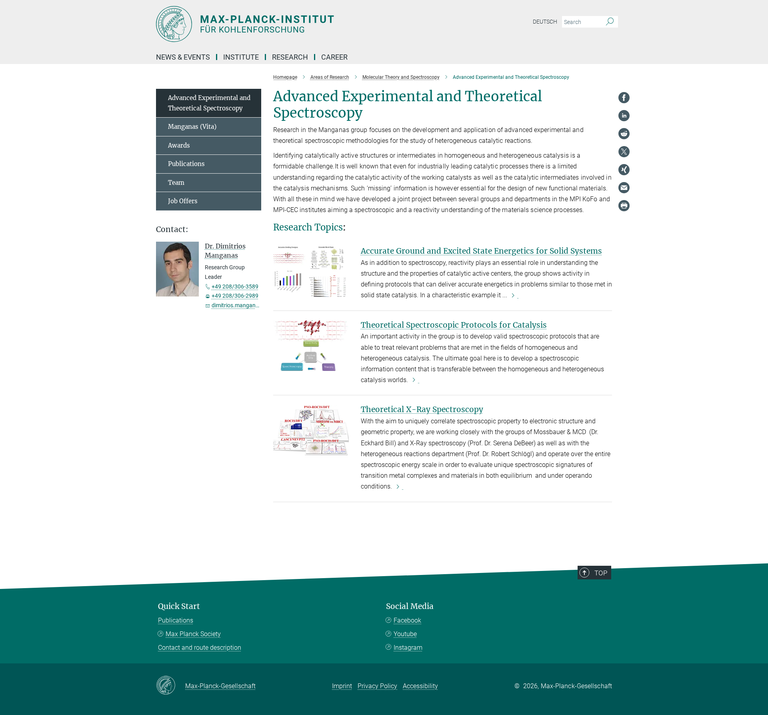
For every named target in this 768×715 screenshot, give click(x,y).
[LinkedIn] (624, 116)
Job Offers (183, 201)
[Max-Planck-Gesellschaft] (170, 685)
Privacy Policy (377, 686)
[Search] (610, 22)
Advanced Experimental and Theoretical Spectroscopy (209, 103)
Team (176, 182)
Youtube (405, 634)
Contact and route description (199, 647)
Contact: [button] (172, 229)
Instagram (408, 647)
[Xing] (624, 170)
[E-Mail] (624, 188)
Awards (179, 145)
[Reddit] (624, 134)
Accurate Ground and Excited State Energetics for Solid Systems (481, 251)
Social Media (410, 606)
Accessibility (420, 686)
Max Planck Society (193, 634)
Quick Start (179, 606)
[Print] (624, 206)
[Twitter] (624, 152)
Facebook (407, 620)
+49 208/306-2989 (235, 295)
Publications (186, 164)
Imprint (342, 686)
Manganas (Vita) (192, 126)
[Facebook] (624, 98)
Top (600, 573)
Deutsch (545, 21)
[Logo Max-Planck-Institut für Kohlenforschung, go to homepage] (306, 24)
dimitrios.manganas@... (242, 305)
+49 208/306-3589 (235, 286)
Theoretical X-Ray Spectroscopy (422, 409)
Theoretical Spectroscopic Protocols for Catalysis (454, 325)
